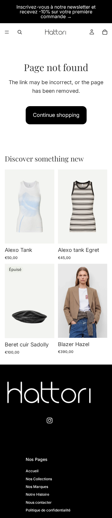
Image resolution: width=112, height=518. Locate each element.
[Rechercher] (19, 32)
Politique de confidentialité (48, 510)
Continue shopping (56, 115)
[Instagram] (49, 420)
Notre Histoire (37, 494)
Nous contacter (39, 502)
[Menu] (7, 32)
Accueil (32, 471)
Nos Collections (39, 478)
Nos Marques (37, 486)
